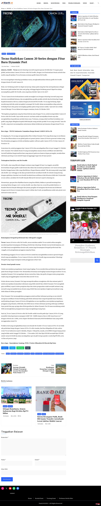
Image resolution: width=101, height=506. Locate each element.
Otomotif (73, 75)
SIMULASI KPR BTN (85, 119)
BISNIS (46, 3)
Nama (3, 460)
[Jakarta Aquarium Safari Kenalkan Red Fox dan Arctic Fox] (74, 42)
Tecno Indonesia (60, 353)
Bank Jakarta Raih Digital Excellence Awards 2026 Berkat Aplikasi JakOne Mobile (88, 33)
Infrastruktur (86, 70)
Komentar (4, 437)
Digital (8, 353)
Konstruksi (91, 73)
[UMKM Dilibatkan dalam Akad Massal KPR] (74, 57)
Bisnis (75, 70)
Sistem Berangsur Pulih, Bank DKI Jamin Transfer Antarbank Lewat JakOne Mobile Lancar (50, 419)
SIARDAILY (12, 493)
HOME (39, 3)
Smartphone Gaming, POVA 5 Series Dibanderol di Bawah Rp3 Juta (32, 343)
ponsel (32, 353)
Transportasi (85, 75)
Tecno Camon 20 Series (48, 353)
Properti (78, 75)
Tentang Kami (51, 498)
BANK (39, 414)
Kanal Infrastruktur (81, 73)
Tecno (15, 70)
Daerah (80, 70)
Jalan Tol (72, 73)
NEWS (85, 3)
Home (30, 498)
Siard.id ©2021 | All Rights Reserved (50, 503)
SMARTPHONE (11, 54)
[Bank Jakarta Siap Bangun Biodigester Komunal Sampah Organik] (74, 26)
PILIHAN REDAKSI (74, 3)
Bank (71, 70)
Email (27, 348)
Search (97, 260)
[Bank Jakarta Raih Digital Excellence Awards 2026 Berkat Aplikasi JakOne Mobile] (74, 34)
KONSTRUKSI (55, 3)
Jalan (92, 70)
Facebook (4, 348)
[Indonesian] (99, 504)
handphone (13, 353)
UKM (63, 3)
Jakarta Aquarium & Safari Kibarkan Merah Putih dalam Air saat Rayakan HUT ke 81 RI (88, 18)
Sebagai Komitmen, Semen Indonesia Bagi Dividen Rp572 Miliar (15, 411)
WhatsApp (20, 348)
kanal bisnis (20, 353)
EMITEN (10, 406)
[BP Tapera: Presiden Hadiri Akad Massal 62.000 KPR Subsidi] (74, 49)
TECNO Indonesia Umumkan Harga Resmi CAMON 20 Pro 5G (30, 131)
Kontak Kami (39, 498)
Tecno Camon (38, 353)
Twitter (12, 348)
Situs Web (4, 469)
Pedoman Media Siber (66, 498)
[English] (97, 504)
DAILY (92, 3)
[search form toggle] (98, 3)
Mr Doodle (27, 353)
